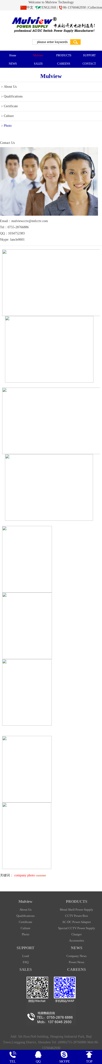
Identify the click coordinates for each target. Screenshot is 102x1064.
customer (41, 875)
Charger (76, 934)
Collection (95, 7)
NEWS (13, 63)
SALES (38, 63)
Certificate (11, 106)
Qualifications (13, 96)
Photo (8, 125)
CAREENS (63, 63)
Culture (9, 116)
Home (12, 55)
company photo (24, 875)
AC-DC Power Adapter (76, 922)
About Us (10, 86)
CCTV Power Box (76, 916)
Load (25, 956)
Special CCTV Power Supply (76, 928)
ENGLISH (49, 7)
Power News (76, 962)
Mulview (38, 55)
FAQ (25, 962)
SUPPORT (89, 55)
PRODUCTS (63, 55)
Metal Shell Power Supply (76, 909)
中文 (30, 7)
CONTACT (89, 63)
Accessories (76, 940)
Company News (76, 956)
